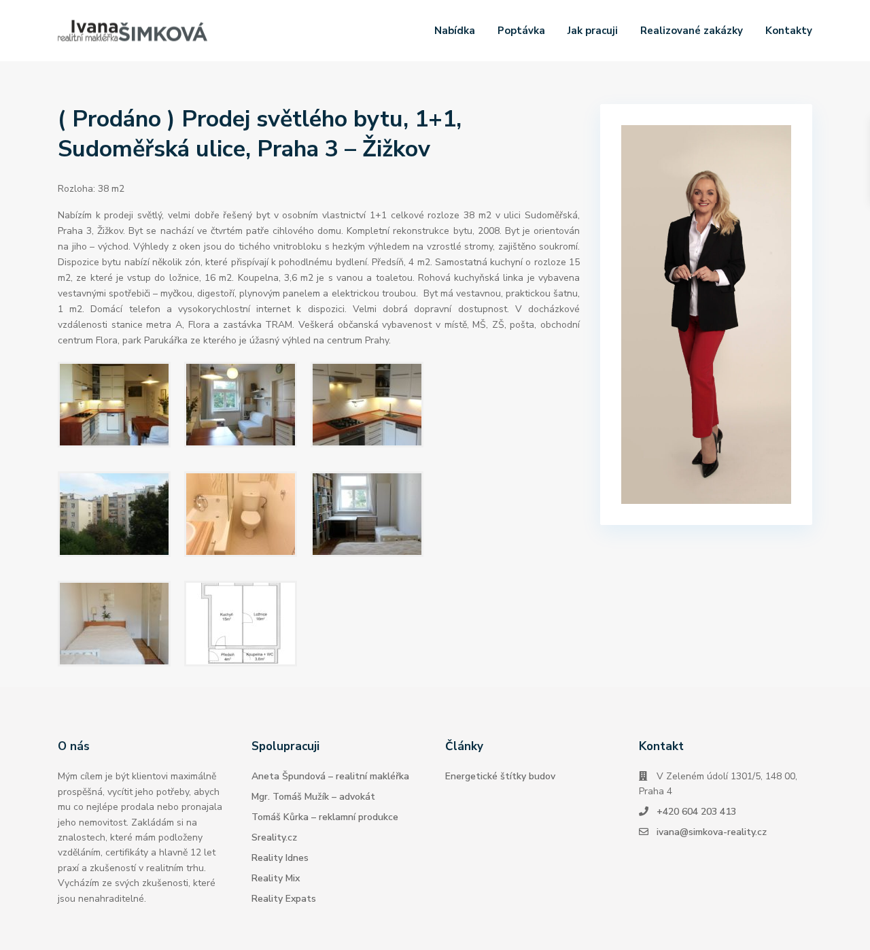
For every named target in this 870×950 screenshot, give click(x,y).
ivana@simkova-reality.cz (712, 832)
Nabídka (454, 30)
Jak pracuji (593, 30)
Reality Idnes (280, 857)
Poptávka (521, 30)
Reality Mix (275, 878)
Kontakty (788, 30)
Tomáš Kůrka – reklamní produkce (324, 817)
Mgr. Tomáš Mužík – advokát (313, 796)
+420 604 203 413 (696, 811)
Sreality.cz (274, 837)
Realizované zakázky (691, 30)
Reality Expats (283, 898)
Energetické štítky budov (500, 776)
